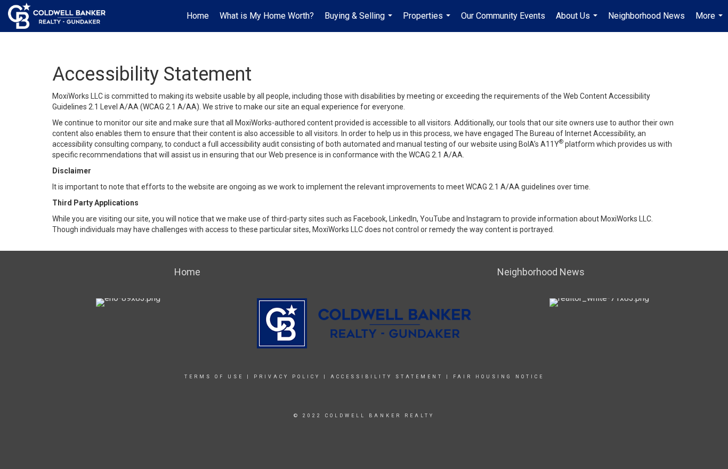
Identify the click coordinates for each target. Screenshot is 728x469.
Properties (428, 21)
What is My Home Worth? (267, 16)
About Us (578, 21)
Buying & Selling (360, 21)
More (710, 21)
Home (198, 16)
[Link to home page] (62, 16)
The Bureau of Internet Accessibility (574, 133)
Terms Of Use (214, 376)
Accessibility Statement (386, 376)
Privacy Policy (287, 376)
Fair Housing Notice (498, 376)
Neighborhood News (646, 16)
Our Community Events (503, 16)
